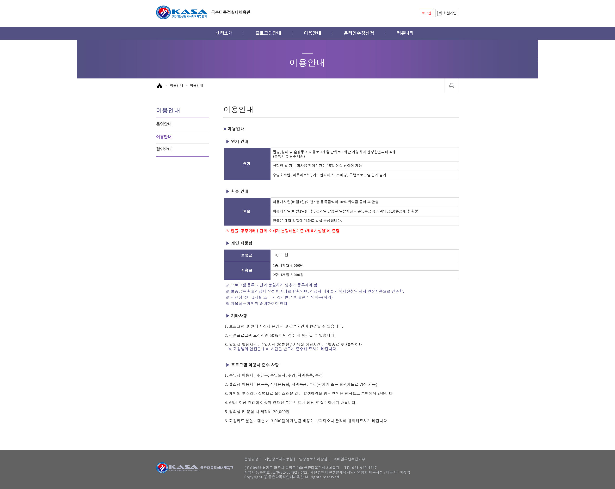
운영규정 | (252, 459)
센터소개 (224, 33)
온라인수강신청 (359, 33)
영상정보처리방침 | (314, 459)
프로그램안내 (268, 33)
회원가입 (449, 13)
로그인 (426, 13)
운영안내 (164, 124)
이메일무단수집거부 (350, 459)
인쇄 (451, 85)
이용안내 (312, 33)
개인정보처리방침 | (280, 459)
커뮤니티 (405, 33)
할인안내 (164, 149)
